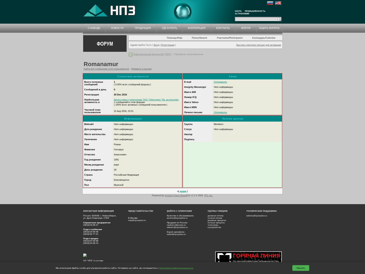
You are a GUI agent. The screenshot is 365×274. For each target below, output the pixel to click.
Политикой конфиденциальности (176, 268)
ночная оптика (215, 218)
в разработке (214, 227)
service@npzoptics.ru (177, 218)
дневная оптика (215, 215)
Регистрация (167, 45)
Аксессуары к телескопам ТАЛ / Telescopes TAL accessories (146, 99)
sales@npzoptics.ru (176, 234)
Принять (301, 268)
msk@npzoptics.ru (137, 220)
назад (183, 191)
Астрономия (242, 14)
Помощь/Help (174, 38)
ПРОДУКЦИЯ (143, 28)
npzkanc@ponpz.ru (176, 225)
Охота (238, 11)
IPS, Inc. (208, 195)
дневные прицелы (217, 220)
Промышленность (255, 11)
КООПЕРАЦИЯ (197, 28)
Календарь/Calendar (263, 38)
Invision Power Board (176, 195)
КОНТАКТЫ (223, 28)
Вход (156, 45)
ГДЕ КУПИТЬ (169, 28)
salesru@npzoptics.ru (177, 227)
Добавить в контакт (141, 69)
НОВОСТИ (117, 28)
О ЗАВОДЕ (94, 28)
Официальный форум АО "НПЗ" (152, 54)
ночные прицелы (216, 222)
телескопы (213, 225)
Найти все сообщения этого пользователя (106, 69)
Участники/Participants (230, 38)
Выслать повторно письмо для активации (258, 45)
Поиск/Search (199, 38)
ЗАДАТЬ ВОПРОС (269, 28)
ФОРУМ (246, 28)
